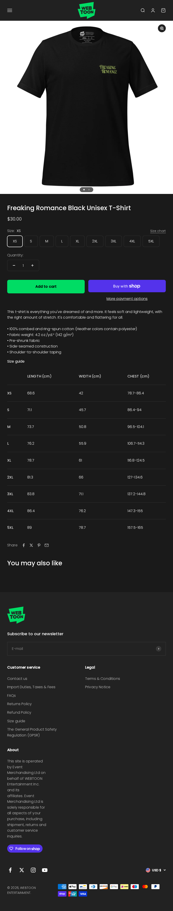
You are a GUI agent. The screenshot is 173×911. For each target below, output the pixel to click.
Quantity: (15, 255)
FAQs (11, 695)
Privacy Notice (97, 687)
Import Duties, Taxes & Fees (31, 687)
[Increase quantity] (32, 265)
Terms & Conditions (102, 678)
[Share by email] (46, 545)
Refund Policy (19, 712)
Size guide (16, 721)
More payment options (127, 298)
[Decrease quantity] (13, 265)
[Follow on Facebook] (10, 870)
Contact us (17, 678)
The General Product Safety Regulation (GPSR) (32, 732)
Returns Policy (19, 703)
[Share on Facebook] (23, 545)
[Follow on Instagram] (33, 870)
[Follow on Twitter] (22, 870)
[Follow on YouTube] (45, 870)
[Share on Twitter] (31, 545)
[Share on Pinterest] (39, 545)
